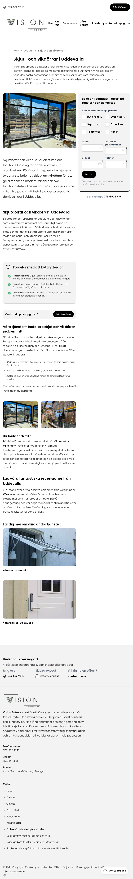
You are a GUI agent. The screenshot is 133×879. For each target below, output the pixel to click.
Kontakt (10, 797)
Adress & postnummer (113, 143)
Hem (51, 23)
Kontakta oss (77, 676)
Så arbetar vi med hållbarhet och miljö (28, 835)
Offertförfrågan (120, 7)
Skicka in (89, 174)
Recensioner (70, 23)
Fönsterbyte (99, 23)
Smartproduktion (15, 871)
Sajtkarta (68, 867)
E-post (86, 158)
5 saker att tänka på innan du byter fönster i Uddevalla (37, 848)
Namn (85, 141)
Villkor (57, 867)
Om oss (57, 23)
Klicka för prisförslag (63, 314)
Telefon (109, 158)
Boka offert (12, 810)
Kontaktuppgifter (119, 23)
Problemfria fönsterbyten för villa (25, 829)
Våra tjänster (85, 23)
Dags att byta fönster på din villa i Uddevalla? (32, 842)
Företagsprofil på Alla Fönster (93, 867)
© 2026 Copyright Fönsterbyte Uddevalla (27, 867)
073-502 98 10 (112, 196)
